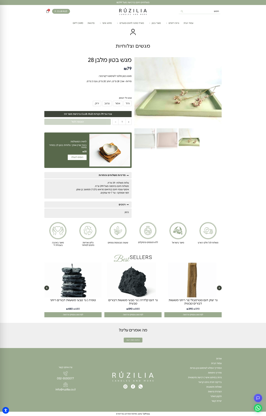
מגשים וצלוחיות (133, 46)
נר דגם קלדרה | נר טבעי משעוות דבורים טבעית (133, 301)
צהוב (107, 103)
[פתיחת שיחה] (258, 398)
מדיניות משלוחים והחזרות (112, 175)
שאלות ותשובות (214, 387)
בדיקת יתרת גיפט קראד (210, 382)
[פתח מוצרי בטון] (149, 23)
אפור (117, 103)
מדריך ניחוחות (215, 372)
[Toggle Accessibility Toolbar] (5, 410)
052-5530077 (65, 378)
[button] (88, 175)
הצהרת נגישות (215, 391)
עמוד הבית (216, 363)
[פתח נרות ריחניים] (166, 23)
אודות (219, 358)
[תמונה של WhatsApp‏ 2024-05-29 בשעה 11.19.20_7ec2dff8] (178, 92)
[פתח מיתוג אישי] (100, 23)
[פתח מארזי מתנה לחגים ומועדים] (117, 23)
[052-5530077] (65, 373)
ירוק (97, 103)
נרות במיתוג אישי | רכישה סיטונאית (205, 377)
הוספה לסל (77, 121)
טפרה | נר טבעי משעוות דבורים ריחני (73, 300)
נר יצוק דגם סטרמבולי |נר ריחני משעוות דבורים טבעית (193, 301)
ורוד (128, 103)
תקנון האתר (216, 396)
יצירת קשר (216, 401)
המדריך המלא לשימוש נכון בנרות (206, 368)
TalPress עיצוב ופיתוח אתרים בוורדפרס (133, 414)
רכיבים (122, 204)
